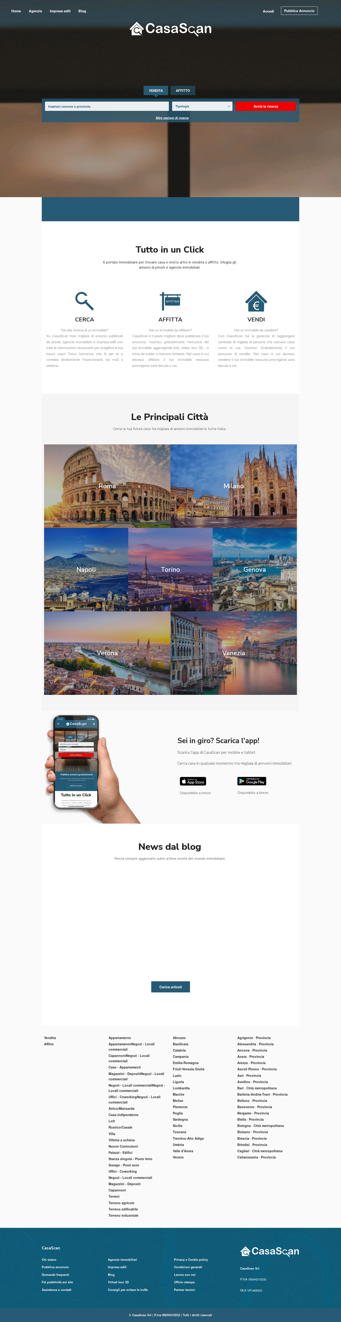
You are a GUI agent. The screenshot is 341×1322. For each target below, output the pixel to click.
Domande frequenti (55, 1319)
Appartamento (120, 1082)
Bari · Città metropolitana (257, 1132)
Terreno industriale (123, 1260)
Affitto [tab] (183, 90)
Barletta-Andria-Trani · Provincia (262, 1138)
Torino (170, 613)
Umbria (178, 1189)
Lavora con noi (185, 1319)
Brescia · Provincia (252, 1182)
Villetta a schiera (122, 1184)
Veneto (178, 1201)
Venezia (235, 697)
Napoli (83, 613)
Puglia (178, 1157)
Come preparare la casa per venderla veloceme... (166, 980)
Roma (105, 530)
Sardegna (180, 1164)
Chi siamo (49, 1304)
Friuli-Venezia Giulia (188, 1113)
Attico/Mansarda (122, 1153)
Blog (82, 10)
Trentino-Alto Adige (188, 1182)
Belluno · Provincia (252, 1145)
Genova (257, 613)
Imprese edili (60, 10)
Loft (112, 1165)
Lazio (177, 1120)
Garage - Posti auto (124, 1209)
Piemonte (180, 1151)
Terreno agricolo (122, 1247)
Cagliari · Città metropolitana (260, 1195)
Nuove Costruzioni (123, 1190)
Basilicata (180, 1088)
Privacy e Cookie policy (191, 1304)
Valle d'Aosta (183, 1195)
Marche (178, 1138)
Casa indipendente (123, 1159)
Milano (235, 530)
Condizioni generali (188, 1311)
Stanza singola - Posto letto (130, 1203)
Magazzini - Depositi (125, 1228)
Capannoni (117, 1234)
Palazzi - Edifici (120, 1197)
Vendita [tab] (156, 90)
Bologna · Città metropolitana (260, 1170)
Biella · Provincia (250, 1164)
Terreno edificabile (123, 1253)
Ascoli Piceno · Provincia (257, 1113)
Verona (105, 697)
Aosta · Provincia (250, 1101)
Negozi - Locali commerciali (130, 1222)
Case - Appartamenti (125, 1111)
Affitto (49, 1088)
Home (16, 10)
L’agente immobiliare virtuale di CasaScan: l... (79, 980)
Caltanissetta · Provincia (256, 1201)
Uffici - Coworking (123, 1215)
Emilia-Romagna (186, 1107)
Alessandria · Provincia (255, 1088)
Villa (112, 1178)
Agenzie (35, 10)
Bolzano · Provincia (252, 1176)
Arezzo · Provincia (251, 1107)
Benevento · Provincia (254, 1151)
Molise (178, 1145)
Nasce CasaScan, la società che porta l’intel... (259, 980)
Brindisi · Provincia (252, 1189)
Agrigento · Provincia (254, 1082)
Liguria (178, 1126)
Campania (181, 1101)
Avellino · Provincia (252, 1126)
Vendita (50, 1082)
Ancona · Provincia (252, 1094)
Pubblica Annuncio (299, 10)
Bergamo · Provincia (253, 1157)
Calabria (179, 1094)
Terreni (114, 1241)
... (65, 1008)
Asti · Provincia (249, 1120)
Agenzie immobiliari (122, 1304)
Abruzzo (179, 1082)
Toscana (179, 1176)
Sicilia (177, 1170)
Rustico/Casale (120, 1171)
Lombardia (181, 1132)
